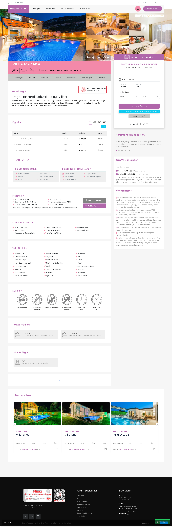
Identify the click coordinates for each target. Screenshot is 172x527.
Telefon (121, 509)
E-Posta (121, 503)
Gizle (156, 522)
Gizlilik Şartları (81, 516)
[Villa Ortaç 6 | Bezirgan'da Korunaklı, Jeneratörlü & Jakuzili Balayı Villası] (134, 413)
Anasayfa (36, 8)
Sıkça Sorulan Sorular (83, 504)
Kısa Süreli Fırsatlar (68, 8)
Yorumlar (101, 78)
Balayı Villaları (50, 9)
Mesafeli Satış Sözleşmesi (84, 513)
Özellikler (58, 78)
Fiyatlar (32, 78)
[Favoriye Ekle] (57, 449)
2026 (103, 127)
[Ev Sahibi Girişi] (138, 9)
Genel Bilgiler (18, 78)
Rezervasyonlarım (151, 9)
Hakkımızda (80, 495)
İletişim (79, 498)
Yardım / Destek (85, 9)
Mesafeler (44, 78)
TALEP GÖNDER (139, 106)
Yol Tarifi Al (92, 206)
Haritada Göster (94, 200)
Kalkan (60, 70)
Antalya (53, 70)
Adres (127, 497)
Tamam (163, 522)
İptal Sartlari (80, 510)
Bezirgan (67, 70)
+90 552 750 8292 (124, 151)
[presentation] (14, 424)
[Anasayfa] (18, 9)
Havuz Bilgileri (87, 78)
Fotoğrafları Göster (98, 57)
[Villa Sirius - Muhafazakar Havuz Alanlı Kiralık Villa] (37, 413)
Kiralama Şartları (82, 507)
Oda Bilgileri (71, 78)
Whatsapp (122, 513)
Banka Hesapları (82, 501)
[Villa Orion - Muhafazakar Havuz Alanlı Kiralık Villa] (86, 413)
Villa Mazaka (77, 70)
